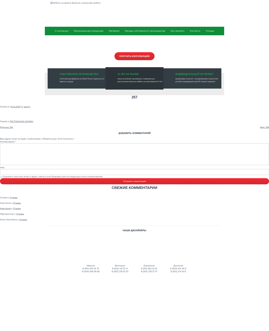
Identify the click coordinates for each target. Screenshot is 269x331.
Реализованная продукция (88, 31)
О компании (61, 31)
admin (27, 107)
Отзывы (210, 31)
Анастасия (5, 208)
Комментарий (8, 142)
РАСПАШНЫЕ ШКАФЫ (21, 121)
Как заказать (178, 31)
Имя (2, 167)
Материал (114, 31)
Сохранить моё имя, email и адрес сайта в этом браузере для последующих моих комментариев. (52, 176)
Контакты (195, 31)
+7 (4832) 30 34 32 (205, 6)
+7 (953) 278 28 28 (205, 11)
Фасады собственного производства (145, 31)
